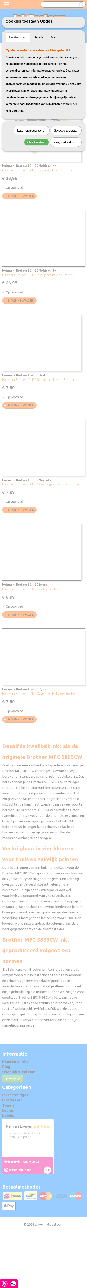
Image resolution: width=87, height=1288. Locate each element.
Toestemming (17, 37)
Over (53, 37)
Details (38, 37)
